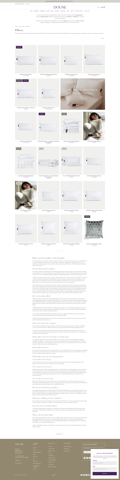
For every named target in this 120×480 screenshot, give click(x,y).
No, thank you (48, 245)
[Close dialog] (83, 231)
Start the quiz (48, 242)
